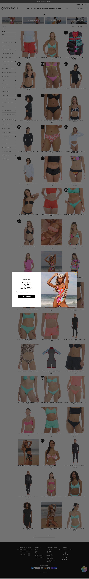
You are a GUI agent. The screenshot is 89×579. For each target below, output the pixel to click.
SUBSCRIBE (27, 296)
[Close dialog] (75, 273)
